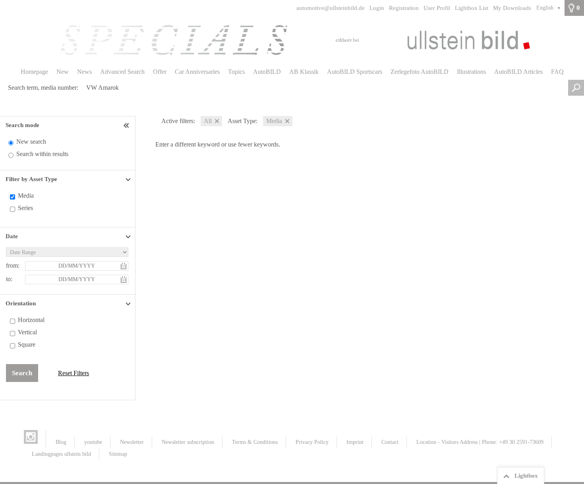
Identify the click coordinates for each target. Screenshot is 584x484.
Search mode (22, 125)
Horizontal (31, 319)
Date (12, 236)
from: (12, 265)
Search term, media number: (43, 87)
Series (25, 207)
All (208, 121)
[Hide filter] (127, 125)
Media (26, 195)
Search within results (42, 153)
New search (31, 141)
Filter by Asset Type (31, 179)
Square (26, 344)
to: (9, 279)
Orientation (21, 303)
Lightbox (526, 475)
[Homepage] (292, 40)
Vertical (27, 332)
